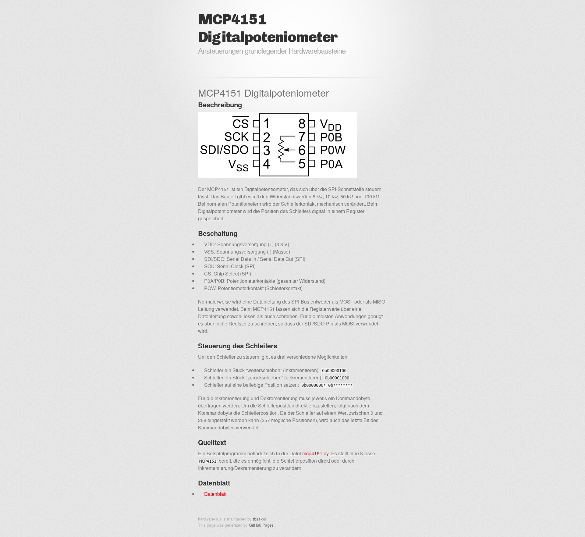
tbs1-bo (259, 519)
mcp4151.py (315, 453)
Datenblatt (215, 493)
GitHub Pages (261, 525)
